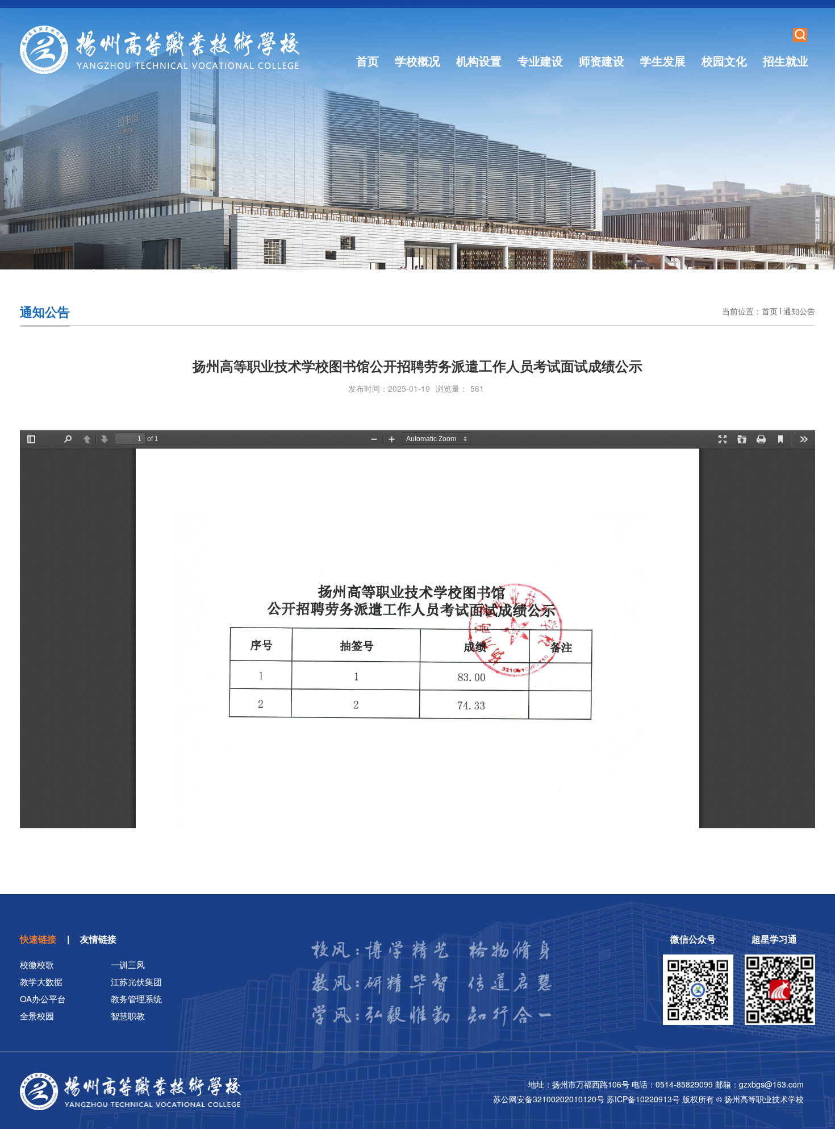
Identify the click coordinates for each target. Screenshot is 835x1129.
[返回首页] (160, 49)
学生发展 (663, 60)
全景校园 (37, 1016)
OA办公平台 (43, 999)
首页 (367, 60)
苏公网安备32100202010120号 (550, 1099)
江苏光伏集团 (136, 981)
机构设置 (479, 60)
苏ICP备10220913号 (644, 1099)
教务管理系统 (136, 999)
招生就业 (785, 60)
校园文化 (724, 60)
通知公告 (799, 311)
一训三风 (128, 964)
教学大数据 (41, 981)
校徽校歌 (37, 964)
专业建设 (540, 60)
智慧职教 (128, 1016)
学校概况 (417, 60)
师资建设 (601, 60)
